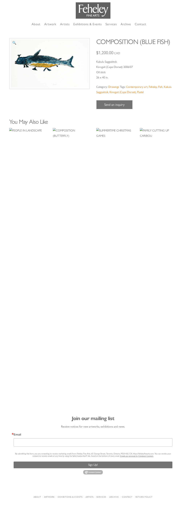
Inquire (27, 263)
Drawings (113, 87)
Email (17, 434)
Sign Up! (93, 464)
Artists (90, 497)
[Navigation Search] (152, 24)
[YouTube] (100, 487)
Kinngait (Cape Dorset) (123, 92)
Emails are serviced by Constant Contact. (136, 456)
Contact (127, 497)
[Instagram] (114, 487)
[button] (14, 43)
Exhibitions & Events (70, 497)
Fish (160, 87)
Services (101, 497)
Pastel (140, 92)
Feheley (153, 87)
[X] (86, 487)
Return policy (144, 497)
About (37, 497)
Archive (114, 497)
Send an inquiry (114, 105)
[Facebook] (72, 487)
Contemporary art (136, 87)
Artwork (49, 497)
